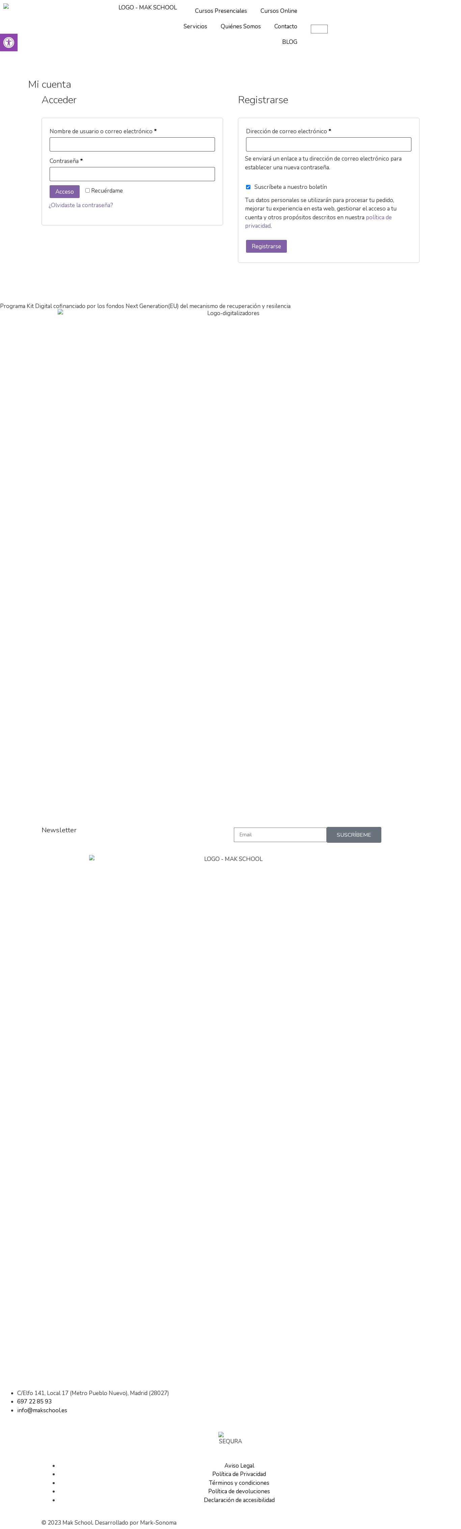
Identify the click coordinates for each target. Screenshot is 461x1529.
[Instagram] (26, 1369)
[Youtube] (44, 1369)
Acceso (64, 192)
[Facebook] (8, 1369)
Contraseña (81, 160)
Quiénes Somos (241, 26)
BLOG (289, 42)
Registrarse (266, 246)
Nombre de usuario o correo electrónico (118, 130)
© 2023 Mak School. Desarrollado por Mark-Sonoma (109, 1523)
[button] (9, 42)
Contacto (285, 26)
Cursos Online (279, 11)
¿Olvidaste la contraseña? (81, 205)
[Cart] (319, 29)
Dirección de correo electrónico (303, 130)
